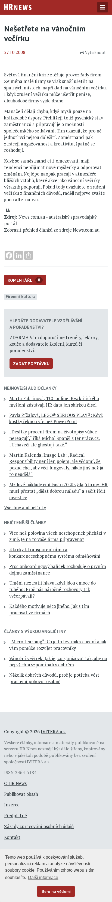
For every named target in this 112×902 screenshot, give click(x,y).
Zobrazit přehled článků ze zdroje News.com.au (51, 230)
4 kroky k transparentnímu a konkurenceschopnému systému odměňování (55, 553)
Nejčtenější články (25, 522)
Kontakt (12, 837)
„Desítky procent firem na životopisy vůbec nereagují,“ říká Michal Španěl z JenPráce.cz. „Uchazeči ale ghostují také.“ (54, 438)
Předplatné (15, 816)
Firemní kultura (20, 296)
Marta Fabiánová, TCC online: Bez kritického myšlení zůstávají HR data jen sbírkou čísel (54, 401)
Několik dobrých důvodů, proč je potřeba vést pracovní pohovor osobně (54, 678)
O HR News (15, 783)
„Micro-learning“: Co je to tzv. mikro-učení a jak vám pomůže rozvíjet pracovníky (57, 645)
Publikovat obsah (21, 794)
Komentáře (24, 280)
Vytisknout (95, 52)
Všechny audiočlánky (25, 508)
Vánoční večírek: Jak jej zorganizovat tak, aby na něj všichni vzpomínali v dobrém (58, 662)
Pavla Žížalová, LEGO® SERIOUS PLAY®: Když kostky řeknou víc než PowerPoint (56, 418)
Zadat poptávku (31, 363)
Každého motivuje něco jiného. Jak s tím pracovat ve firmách (49, 609)
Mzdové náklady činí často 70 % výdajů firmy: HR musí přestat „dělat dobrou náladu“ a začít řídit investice (58, 491)
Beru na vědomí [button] (56, 891)
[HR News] (18, 6)
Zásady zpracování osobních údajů (39, 826)
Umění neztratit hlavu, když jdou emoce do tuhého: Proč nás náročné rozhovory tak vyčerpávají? (52, 589)
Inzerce (12, 805)
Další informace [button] (43, 877)
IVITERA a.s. (53, 732)
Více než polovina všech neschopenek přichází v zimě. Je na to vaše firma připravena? (57, 536)
